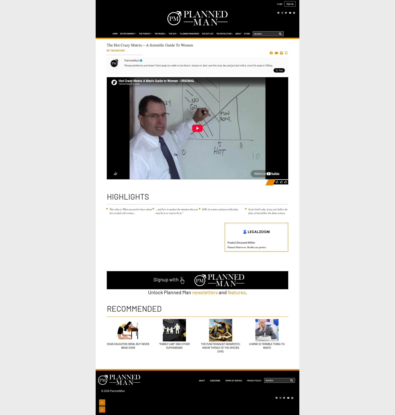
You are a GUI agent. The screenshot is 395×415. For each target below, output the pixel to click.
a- (102, 409)
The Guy (172, 33)
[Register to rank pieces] (277, 182)
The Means (159, 33)
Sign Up (290, 3)
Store (247, 33)
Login (279, 3)
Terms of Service (233, 380)
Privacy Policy (254, 380)
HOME (115, 33)
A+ (102, 402)
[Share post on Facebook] (271, 53)
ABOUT (202, 380)
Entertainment (127, 33)
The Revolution (223, 33)
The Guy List (208, 33)
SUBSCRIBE (215, 380)
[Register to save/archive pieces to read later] (286, 53)
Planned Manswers (189, 33)
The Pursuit (145, 33)
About (238, 33)
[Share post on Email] (276, 53)
